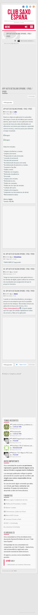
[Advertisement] (19, 66)
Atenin (16, 294)
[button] (26, 27)
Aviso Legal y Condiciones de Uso (16, 500)
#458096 (7, 112)
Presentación (16, 432)
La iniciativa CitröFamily (12, 527)
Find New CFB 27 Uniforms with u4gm (24, 446)
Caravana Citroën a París (13, 519)
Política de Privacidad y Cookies (16, 504)
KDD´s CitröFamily (11, 523)
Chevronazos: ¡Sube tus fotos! (15, 512)
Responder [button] (8, 102)
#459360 (7, 257)
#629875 (7, 272)
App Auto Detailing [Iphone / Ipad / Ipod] (17, 109)
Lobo (15, 112)
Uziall (15, 272)
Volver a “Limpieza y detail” (12, 374)
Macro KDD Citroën (12, 515)
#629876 (7, 294)
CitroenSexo (17, 257)
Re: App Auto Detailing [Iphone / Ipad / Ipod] (18, 254)
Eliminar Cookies (10, 508)
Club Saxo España (19, 15)
